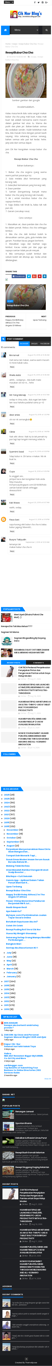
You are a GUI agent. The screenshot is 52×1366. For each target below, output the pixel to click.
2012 (6, 1001)
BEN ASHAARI (11, 1022)
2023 (7, 806)
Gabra (7, 1053)
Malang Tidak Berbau (18, 865)
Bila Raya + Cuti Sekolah (19, 876)
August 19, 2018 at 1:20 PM (39, 414)
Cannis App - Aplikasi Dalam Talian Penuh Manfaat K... (25, 881)
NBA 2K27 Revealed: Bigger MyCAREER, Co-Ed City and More (23, 1057)
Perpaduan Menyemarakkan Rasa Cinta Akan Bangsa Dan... (28, 850)
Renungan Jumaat (24, 1111)
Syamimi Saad (16, 451)
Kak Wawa (14, 502)
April (9, 964)
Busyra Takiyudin (17, 539)
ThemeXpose (31, 1362)
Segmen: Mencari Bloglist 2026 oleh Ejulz (25, 1037)
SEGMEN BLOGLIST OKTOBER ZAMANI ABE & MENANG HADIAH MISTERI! (31, 651)
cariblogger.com (13, 1065)
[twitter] (38, 2)
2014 (7, 993)
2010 (7, 1009)
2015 (6, 989)
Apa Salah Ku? (14, 911)
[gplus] (46, 2)
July (9, 952)
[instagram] (42, 2)
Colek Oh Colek (14, 925)
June (10, 956)
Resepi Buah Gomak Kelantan (29, 1152)
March (10, 968)
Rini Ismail (14, 355)
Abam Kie (16, 1333)
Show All (47, 1079)
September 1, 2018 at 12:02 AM (37, 542)
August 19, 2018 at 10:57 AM (38, 395)
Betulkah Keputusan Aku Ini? (22, 921)
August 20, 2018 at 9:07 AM (38, 502)
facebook (45, 343)
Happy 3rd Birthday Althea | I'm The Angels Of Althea (25, 895)
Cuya (12, 471)
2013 (6, 997)
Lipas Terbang (14, 886)
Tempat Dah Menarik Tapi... (21, 855)
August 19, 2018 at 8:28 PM (39, 451)
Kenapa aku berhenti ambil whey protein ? (21, 1026)
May (9, 960)
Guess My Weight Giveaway (21, 933)
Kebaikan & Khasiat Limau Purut (31, 1137)
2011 (6, 1005)
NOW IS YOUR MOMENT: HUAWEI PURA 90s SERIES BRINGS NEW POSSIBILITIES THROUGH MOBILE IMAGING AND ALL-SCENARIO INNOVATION (33, 739)
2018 (6, 826)
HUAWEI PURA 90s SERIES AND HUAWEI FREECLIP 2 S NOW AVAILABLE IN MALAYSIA (32, 721)
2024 (7, 802)
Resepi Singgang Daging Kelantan (32, 1167)
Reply (12, 367)
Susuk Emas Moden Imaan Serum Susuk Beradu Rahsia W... (28, 860)
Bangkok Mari (13, 943)
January (11, 976)
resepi (14, 44)
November (13, 833)
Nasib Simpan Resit (16, 907)
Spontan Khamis (23, 1123)
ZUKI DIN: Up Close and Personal (21, 1034)
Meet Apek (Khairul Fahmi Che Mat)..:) (28, 616)
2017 (6, 981)
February (12, 972)
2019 (6, 822)
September (13, 841)
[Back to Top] (26, 1359)
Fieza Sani (14, 519)
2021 (6, 814)
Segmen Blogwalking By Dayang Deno (29, 639)
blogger (24, 343)
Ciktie (12, 431)
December (13, 829)
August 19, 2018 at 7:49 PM (39, 431)
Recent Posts (13, 663)
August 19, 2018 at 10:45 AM (38, 355)
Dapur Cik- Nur (12, 1044)
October (11, 837)
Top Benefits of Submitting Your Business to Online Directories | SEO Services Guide (22, 1070)
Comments (38, 663)
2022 (7, 810)
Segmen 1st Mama (10, 632)
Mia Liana (16, 1322)
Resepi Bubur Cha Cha (18, 305)
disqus (34, 343)
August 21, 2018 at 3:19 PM (39, 519)
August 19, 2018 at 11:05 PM (38, 471)
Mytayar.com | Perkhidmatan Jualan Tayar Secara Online (26, 916)
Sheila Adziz (15, 375)
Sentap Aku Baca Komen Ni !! (22, 947)
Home (8, 44)
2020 (7, 818)
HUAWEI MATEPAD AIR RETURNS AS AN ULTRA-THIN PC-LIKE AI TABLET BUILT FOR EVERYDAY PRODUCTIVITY (34, 706)
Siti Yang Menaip (17, 395)
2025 (7, 798)
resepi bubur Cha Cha (28, 44)
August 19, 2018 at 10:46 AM (38, 375)
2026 (7, 794)
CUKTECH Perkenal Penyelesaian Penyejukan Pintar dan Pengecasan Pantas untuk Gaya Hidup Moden (34, 671)
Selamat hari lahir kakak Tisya (20, 1046)
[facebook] (34, 2)
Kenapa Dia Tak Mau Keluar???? (16, 626)
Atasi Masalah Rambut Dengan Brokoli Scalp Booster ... (27, 871)
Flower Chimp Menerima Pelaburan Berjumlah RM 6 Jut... (25, 902)
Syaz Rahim (17, 1311)
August (11, 845)
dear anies (14, 414)
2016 (6, 985)
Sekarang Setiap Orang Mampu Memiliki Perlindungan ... (28, 938)
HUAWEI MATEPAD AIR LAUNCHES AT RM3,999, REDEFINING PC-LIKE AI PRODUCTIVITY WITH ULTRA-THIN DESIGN (33, 689)
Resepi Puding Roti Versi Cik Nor (23, 929)
